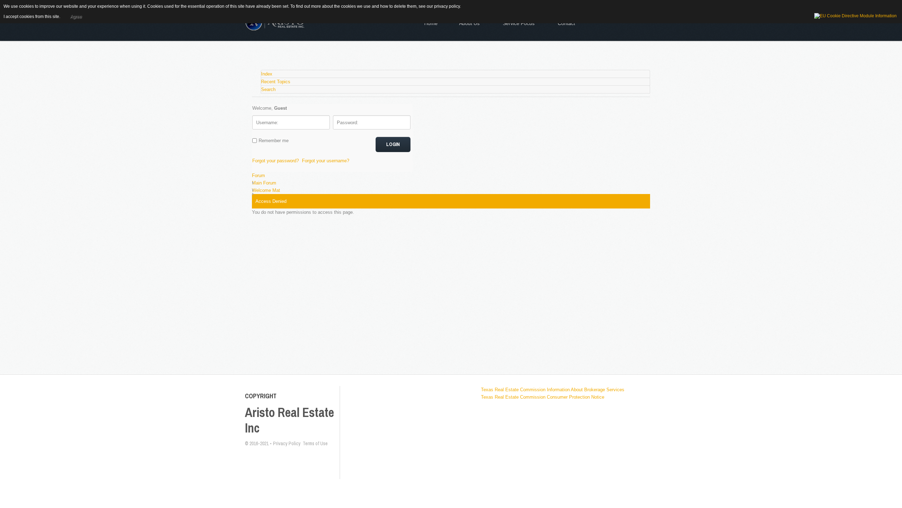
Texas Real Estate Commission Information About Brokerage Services (552, 389)
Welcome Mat (266, 190)
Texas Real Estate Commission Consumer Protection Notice (542, 397)
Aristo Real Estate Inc (289, 420)
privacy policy (447, 6)
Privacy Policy (288, 443)
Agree (76, 16)
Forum (258, 175)
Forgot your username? (325, 160)
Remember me (274, 140)
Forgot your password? (275, 160)
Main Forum (264, 183)
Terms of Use (315, 443)
